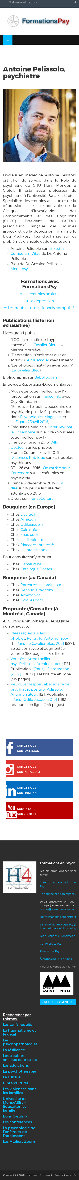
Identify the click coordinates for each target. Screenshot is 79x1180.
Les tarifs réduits (17, 1024)
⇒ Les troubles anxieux (39, 294)
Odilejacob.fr (32, 524)
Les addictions (16, 1065)
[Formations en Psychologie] (39, 21)
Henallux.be (31, 564)
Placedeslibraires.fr (37, 545)
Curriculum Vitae (25, 253)
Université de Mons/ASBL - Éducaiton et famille (14, 1104)
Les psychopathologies (20, 1042)
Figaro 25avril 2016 (32, 422)
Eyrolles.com (32, 600)
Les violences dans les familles (19, 1091)
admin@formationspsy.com (58, 909)
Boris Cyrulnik (15, 1116)
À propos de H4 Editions (56, 958)
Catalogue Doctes (36, 569)
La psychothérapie (19, 1071)
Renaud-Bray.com (37, 590)
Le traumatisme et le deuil (19, 1032)
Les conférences (17, 1122)
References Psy (49, 951)
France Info (51, 396)
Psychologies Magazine (41, 417)
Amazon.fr (30, 519)
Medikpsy (19, 269)
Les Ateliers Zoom (19, 1141)
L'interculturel (15, 1083)
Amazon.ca (30, 595)
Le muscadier (37, 360)
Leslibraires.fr (32, 540)
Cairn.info (29, 529)
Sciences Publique (28, 457)
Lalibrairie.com (34, 550)
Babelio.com (45, 377)
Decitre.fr (29, 514)
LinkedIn (56, 248)
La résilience (14, 1050)
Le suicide (12, 1077)
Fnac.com (29, 534)
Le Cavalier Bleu (42, 345)
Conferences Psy (50, 943)
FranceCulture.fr (43, 498)
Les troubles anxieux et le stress (20, 1057)
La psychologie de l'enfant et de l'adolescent (19, 1132)
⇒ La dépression (39, 301)
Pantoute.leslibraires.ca (41, 585)
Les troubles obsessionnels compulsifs (41, 308)
